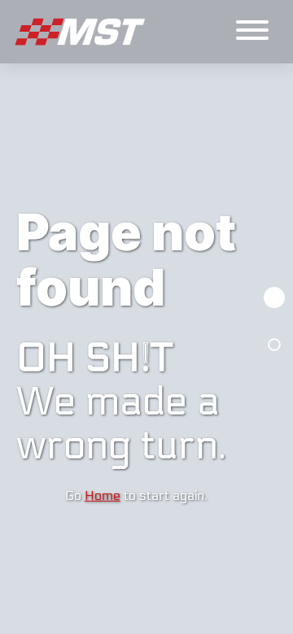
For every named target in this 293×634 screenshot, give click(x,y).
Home (102, 495)
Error (274, 297)
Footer (274, 344)
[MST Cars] (81, 31)
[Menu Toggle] (252, 31)
